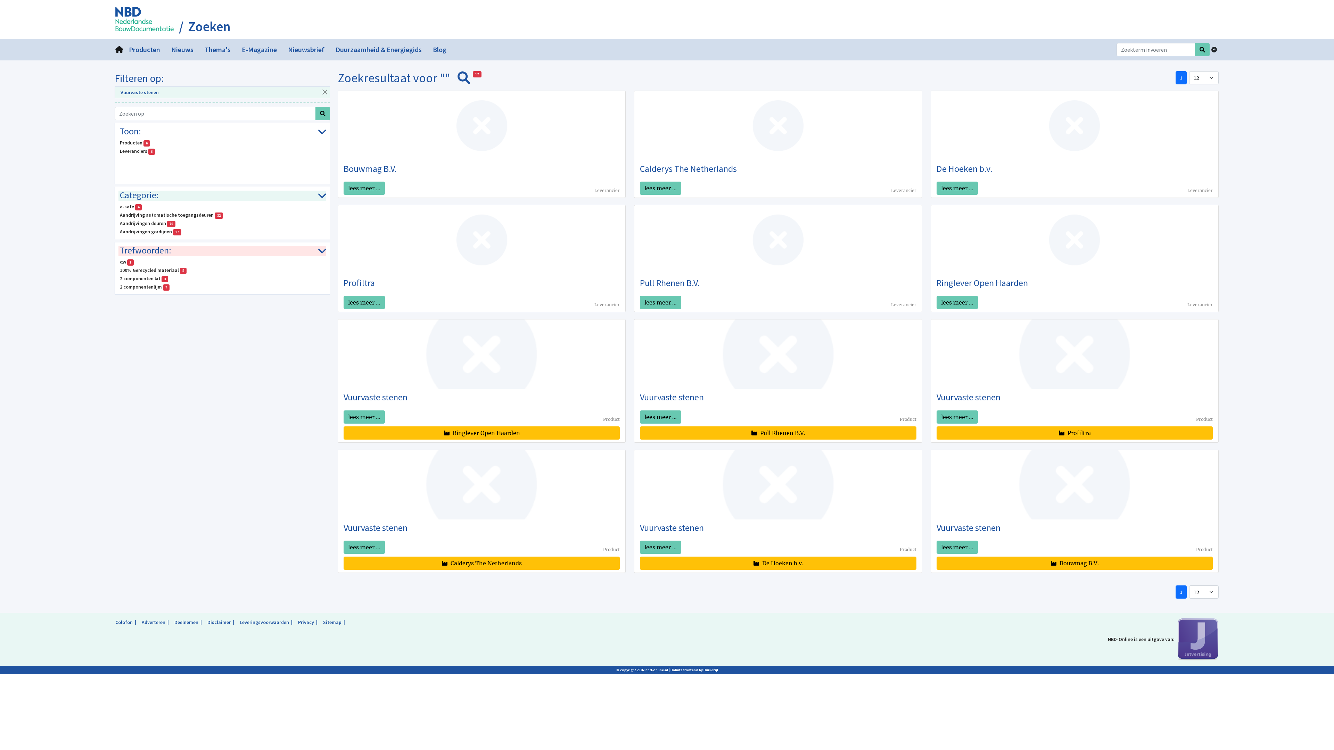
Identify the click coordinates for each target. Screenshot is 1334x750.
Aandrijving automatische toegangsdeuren (170, 215)
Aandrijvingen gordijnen (149, 231)
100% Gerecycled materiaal (152, 270)
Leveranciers (136, 151)
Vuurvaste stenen (140, 92)
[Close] (324, 91)
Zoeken (209, 27)
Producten (134, 143)
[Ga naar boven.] (1214, 49)
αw (125, 262)
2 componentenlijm (143, 287)
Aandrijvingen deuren (146, 223)
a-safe (129, 206)
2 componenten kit (143, 278)
